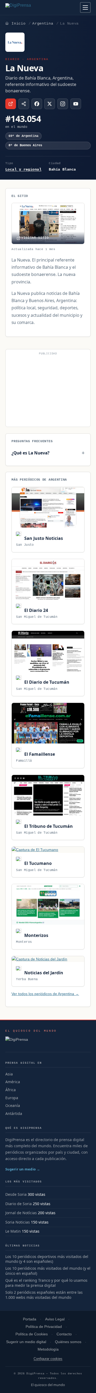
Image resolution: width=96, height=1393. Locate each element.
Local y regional (23, 169)
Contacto (64, 1334)
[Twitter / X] (49, 103)
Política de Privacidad (44, 1327)
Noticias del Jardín (43, 973)
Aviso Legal (55, 1319)
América (12, 1081)
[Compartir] (23, 103)
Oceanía (12, 1105)
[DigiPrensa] (31, 1041)
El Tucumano (37, 863)
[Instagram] (62, 103)
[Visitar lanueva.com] (10, 103)
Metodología (48, 1349)
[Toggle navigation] (85, 7)
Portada (29, 1319)
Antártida (13, 1113)
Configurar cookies (48, 1359)
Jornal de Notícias (21, 1212)
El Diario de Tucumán (46, 682)
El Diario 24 (35, 610)
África (10, 1089)
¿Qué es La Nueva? (30, 453)
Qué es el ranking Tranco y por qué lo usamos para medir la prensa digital (46, 1283)
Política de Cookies (31, 1334)
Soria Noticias (17, 1222)
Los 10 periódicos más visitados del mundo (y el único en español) (47, 1271)
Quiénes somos (68, 1342)
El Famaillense (39, 754)
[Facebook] (36, 103)
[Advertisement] (48, 390)
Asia (9, 1074)
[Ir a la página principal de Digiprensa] (29, 7)
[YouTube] (75, 103)
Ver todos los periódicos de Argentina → (45, 994)
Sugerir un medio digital (26, 1342)
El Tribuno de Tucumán (48, 826)
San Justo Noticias (43, 538)
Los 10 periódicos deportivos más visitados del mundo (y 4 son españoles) (46, 1259)
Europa (11, 1097)
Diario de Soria (18, 1203)
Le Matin (13, 1231)
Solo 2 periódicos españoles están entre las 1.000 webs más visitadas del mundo (44, 1295)
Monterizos (35, 935)
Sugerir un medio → (22, 1169)
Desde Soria (16, 1194)
